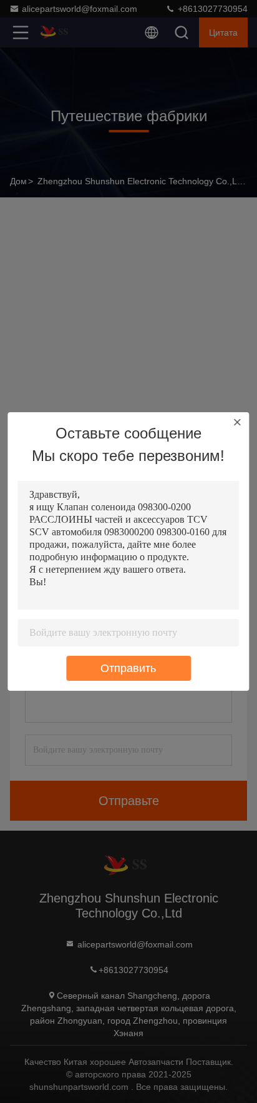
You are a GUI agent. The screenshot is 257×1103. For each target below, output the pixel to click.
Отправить (128, 668)
